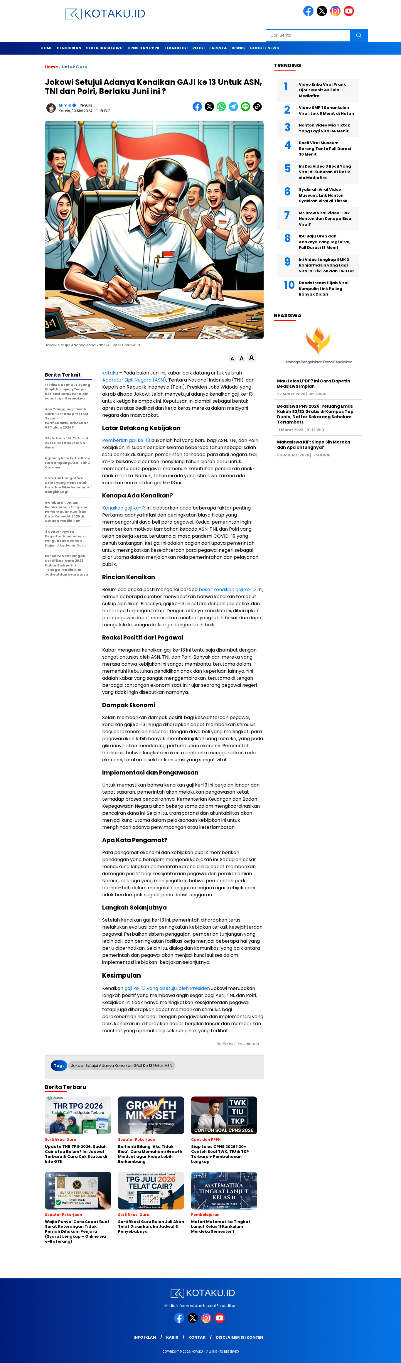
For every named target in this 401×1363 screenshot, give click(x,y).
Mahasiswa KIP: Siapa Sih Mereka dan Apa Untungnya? (313, 444)
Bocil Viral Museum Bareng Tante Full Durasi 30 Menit (325, 148)
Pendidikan (69, 48)
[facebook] (309, 15)
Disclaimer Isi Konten (239, 1337)
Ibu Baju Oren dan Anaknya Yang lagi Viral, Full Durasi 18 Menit (325, 241)
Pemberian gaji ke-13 (126, 440)
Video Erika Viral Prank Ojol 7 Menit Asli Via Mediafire (322, 89)
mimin (65, 105)
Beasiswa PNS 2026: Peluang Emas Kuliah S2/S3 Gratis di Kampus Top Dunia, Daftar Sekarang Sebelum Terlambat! (315, 414)
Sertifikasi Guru (104, 48)
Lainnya (218, 48)
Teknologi (176, 48)
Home (46, 48)
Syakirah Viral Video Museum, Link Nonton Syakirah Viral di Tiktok (323, 195)
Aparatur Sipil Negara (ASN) (134, 380)
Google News (264, 48)
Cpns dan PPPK (143, 48)
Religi (198, 48)
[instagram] (336, 15)
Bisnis (238, 48)
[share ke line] (247, 110)
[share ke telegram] (235, 110)
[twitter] (323, 15)
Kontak (196, 1337)
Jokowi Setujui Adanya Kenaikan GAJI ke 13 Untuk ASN (121, 1065)
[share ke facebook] (199, 110)
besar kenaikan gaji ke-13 (228, 589)
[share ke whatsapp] (223, 110)
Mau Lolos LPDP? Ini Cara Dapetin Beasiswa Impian (313, 383)
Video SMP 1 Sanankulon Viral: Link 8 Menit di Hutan (326, 110)
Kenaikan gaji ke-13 (124, 508)
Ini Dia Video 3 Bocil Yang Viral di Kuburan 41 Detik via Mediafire (325, 171)
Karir (172, 1337)
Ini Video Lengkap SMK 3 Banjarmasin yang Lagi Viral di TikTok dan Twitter (326, 265)
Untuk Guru (74, 67)
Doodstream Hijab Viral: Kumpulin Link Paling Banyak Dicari (324, 288)
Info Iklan (145, 1337)
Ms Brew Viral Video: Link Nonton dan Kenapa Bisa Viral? (325, 218)
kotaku (110, 373)
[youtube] (350, 15)
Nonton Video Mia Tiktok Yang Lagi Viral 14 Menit (324, 128)
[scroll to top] (384, 1354)
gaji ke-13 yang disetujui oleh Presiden (167, 988)
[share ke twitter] (211, 110)
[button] (232, 358)
